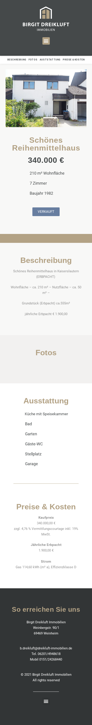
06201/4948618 (49, 654)
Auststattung (50, 59)
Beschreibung (16, 59)
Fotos (33, 59)
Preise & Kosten (74, 59)
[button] (46, 41)
